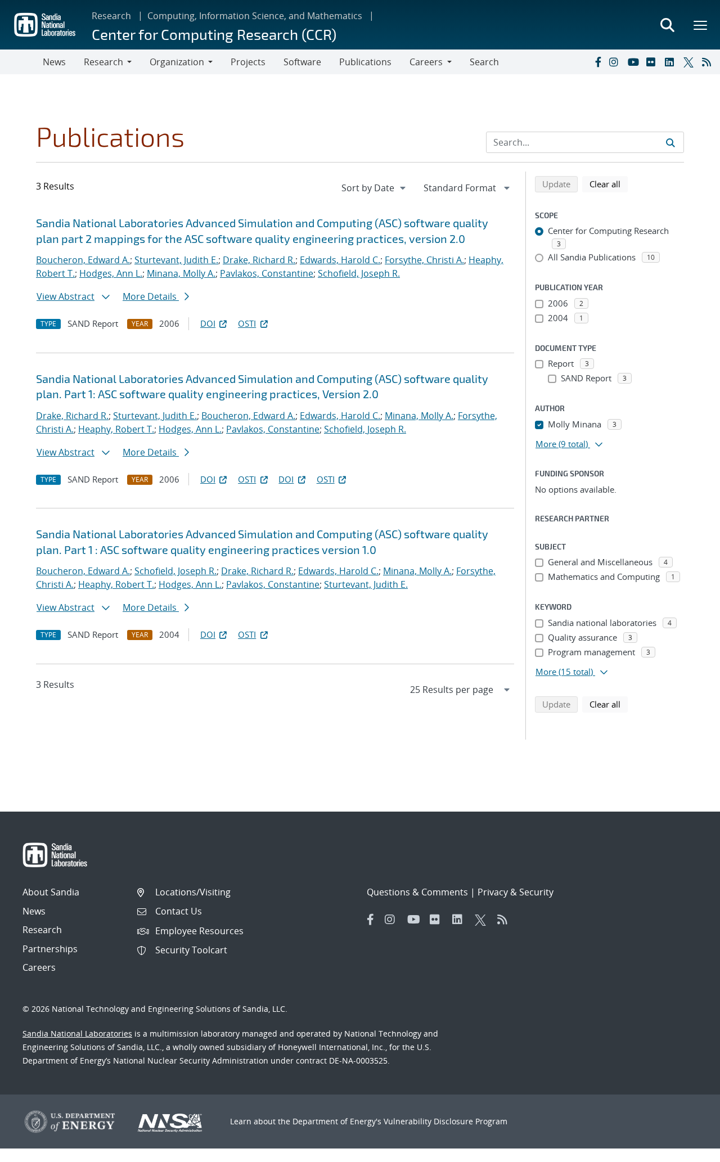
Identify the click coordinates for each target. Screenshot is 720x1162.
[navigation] (375, 188)
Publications (365, 62)
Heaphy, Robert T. (116, 429)
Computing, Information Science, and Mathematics (254, 16)
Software (302, 62)
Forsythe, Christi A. (424, 260)
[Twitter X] (690, 62)
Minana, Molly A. (181, 273)
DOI (207, 323)
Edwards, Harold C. (340, 260)
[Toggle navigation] (21, 61)
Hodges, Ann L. (110, 273)
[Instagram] (616, 62)
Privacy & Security (516, 892)
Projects (248, 62)
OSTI (247, 323)
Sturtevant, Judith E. (176, 260)
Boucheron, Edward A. (83, 260)
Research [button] (103, 62)
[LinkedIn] (671, 62)
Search (484, 62)
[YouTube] (634, 62)
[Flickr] (653, 62)
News (54, 62)
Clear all (609, 184)
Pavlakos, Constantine (266, 273)
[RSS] (709, 62)
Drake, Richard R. (259, 260)
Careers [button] (426, 62)
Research (111, 16)
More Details (151, 296)
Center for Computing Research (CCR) (214, 34)
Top (686, 1149)
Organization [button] (177, 62)
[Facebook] (597, 62)
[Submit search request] (670, 142)
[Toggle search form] (667, 24)
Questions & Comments (417, 892)
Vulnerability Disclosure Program (445, 1121)
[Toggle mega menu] (700, 24)
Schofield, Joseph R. (359, 273)
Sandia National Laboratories (77, 1033)
